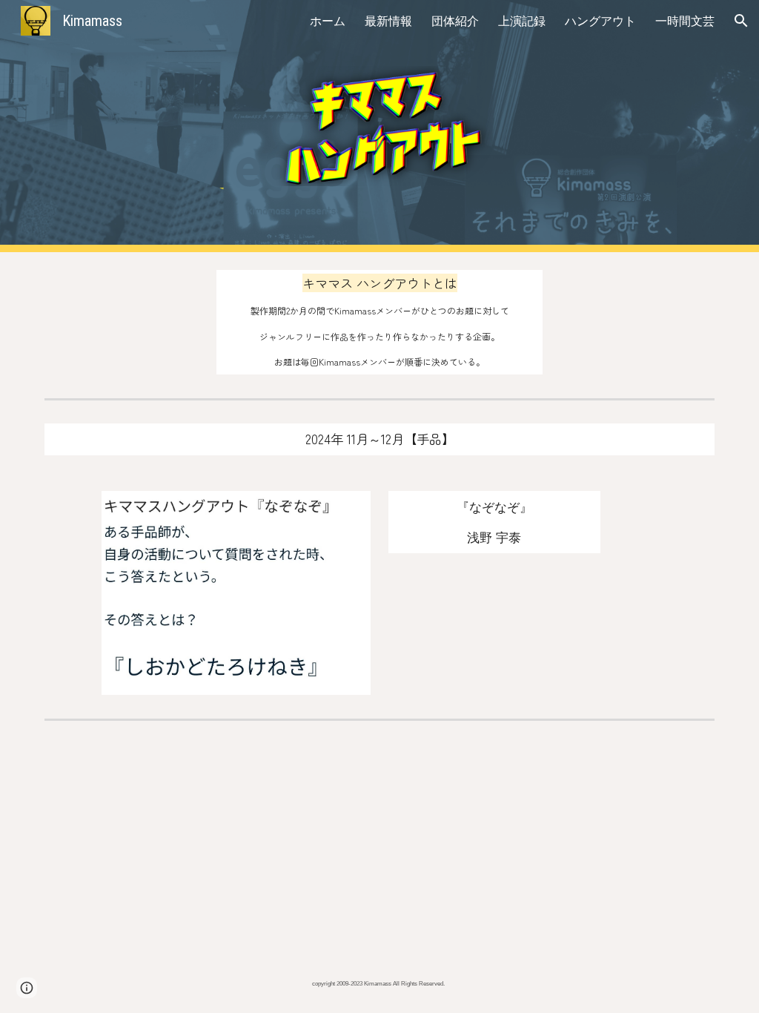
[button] (741, 21)
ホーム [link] (327, 21)
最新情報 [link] (388, 21)
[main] (379, 322)
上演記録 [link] (522, 21)
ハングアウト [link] (600, 21)
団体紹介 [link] (455, 21)
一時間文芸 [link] (685, 21)
